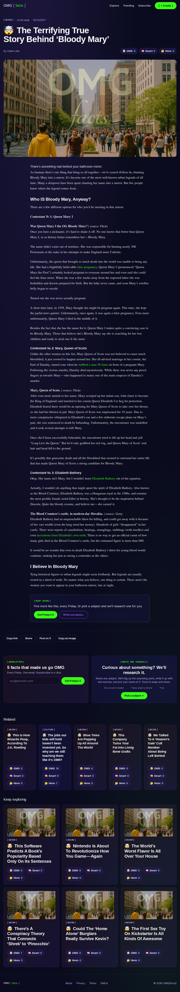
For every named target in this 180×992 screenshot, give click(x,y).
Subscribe (144, 5)
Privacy (80, 983)
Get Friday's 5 (45, 614)
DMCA (104, 983)
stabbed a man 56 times (93, 364)
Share (28, 638)
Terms (92, 983)
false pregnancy (87, 267)
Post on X (45, 638)
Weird (8, 20)
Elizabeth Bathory (104, 478)
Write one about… (73, 614)
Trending (128, 5)
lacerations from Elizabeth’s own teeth (61, 535)
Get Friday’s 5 (73, 680)
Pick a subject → (134, 695)
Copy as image (67, 638)
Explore (114, 5)
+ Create (165, 5)
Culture (48, 730)
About (68, 983)
